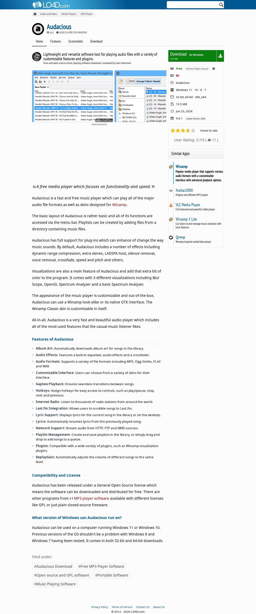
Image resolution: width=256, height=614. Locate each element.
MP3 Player (87, 14)
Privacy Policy (99, 607)
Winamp (119, 204)
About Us (159, 607)
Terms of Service (122, 607)
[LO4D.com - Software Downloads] (34, 14)
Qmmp (180, 237)
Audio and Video (48, 14)
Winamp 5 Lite (186, 219)
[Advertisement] (99, 154)
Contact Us (143, 607)
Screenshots (75, 41)
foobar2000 (184, 190)
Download (96, 41)
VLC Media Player (188, 204)
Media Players (68, 14)
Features (55, 41)
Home (39, 41)
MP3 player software (91, 498)
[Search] (221, 4)
